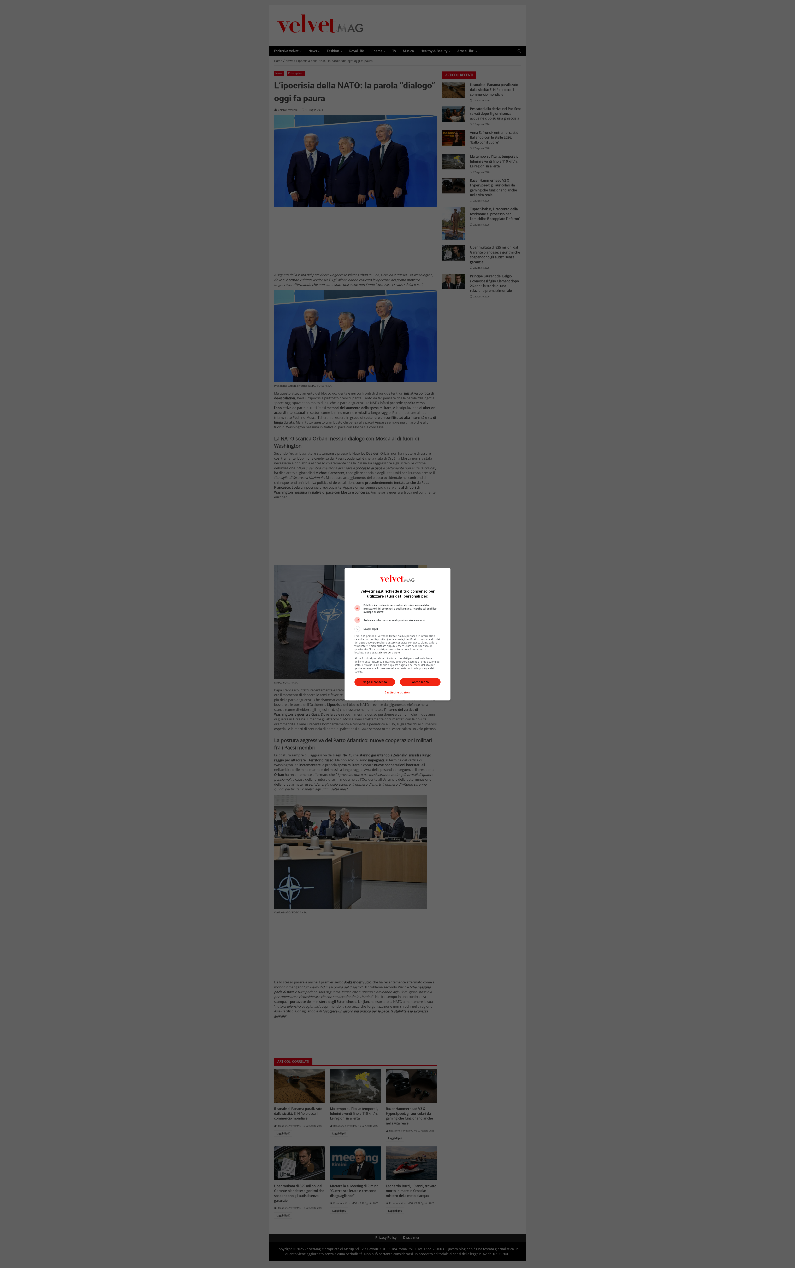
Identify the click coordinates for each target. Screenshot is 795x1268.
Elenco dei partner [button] (390, 652)
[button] (397, 629)
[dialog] (397, 634)
